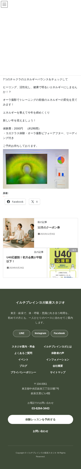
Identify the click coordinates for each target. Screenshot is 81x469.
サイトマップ (57, 372)
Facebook (59, 333)
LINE (21, 333)
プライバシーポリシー (23, 372)
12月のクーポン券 (49, 227)
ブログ (23, 366)
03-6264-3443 (40, 408)
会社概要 (58, 366)
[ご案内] (62, 262)
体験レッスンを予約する (40, 419)
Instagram (40, 333)
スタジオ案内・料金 (23, 346)
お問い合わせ (40, 431)
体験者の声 (57, 353)
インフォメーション (57, 359)
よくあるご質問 (23, 353)
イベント (23, 359)
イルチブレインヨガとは (58, 346)
